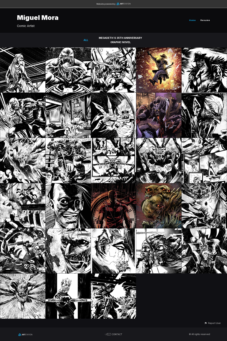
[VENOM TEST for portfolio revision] (68, 49)
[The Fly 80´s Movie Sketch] (158, 230)
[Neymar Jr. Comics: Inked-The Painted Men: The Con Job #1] (22, 185)
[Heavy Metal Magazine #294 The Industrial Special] (68, 185)
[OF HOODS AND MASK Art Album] (158, 49)
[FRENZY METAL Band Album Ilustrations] (113, 185)
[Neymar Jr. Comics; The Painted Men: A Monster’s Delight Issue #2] (22, 275)
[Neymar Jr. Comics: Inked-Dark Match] (68, 140)
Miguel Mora (38, 17)
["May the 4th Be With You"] (68, 275)
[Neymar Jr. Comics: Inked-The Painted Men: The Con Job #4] (113, 140)
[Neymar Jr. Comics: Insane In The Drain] (22, 140)
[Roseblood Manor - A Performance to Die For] (22, 49)
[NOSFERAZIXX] (68, 94)
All (86, 40)
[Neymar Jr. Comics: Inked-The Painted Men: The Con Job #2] (204, 140)
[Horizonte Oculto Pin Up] (204, 185)
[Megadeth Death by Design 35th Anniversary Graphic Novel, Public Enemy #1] (113, 275)
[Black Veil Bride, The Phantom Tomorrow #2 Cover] (204, 49)
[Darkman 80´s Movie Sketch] (68, 230)
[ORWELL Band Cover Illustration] (158, 185)
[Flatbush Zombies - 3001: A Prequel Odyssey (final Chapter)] (113, 94)
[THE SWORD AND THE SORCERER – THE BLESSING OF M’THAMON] (22, 94)
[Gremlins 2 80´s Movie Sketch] (113, 230)
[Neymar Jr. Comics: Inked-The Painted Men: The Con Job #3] (158, 140)
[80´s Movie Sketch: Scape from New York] (22, 230)
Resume (205, 20)
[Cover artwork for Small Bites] (158, 94)
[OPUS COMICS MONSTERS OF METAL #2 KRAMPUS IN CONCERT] (113, 49)
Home (192, 20)
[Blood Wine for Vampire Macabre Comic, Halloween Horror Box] (204, 94)
